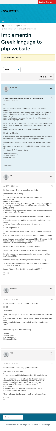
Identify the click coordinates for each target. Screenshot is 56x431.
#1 (52, 98)
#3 (52, 299)
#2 (52, 186)
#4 (52, 364)
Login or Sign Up (45, 2)
